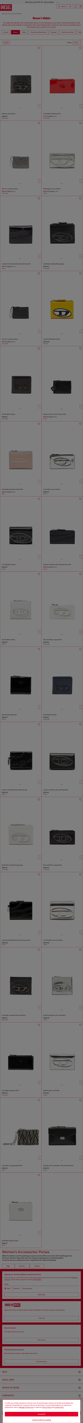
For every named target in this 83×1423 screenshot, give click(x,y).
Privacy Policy (46, 1407)
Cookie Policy (59, 1407)
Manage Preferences (26, 1407)
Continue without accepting (41, 1420)
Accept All (41, 1414)
